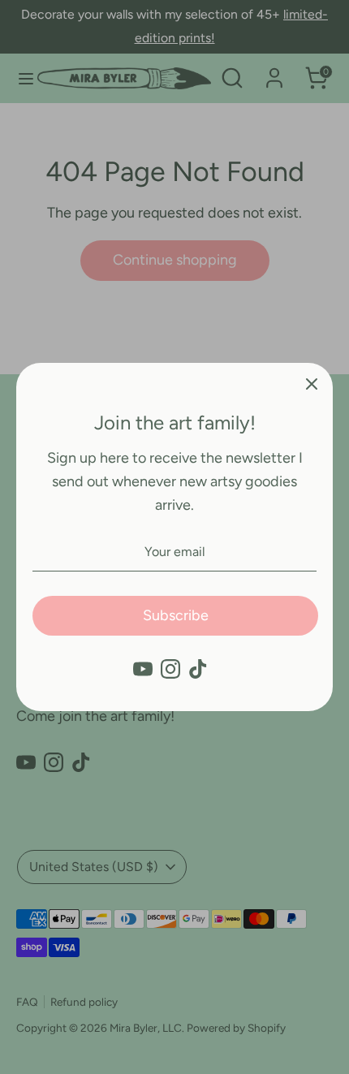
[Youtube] (143, 669)
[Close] (312, 384)
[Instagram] (170, 669)
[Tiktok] (198, 669)
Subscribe (176, 615)
